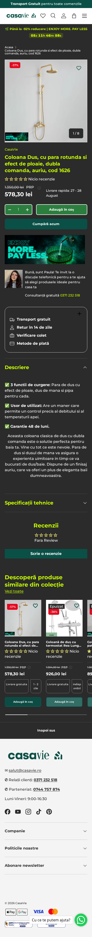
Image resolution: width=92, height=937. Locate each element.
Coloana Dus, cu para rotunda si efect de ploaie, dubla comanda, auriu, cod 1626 (42, 52)
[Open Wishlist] (43, 16)
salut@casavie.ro (25, 770)
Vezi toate (14, 591)
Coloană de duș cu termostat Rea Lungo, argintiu (64, 644)
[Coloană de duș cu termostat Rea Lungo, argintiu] (64, 618)
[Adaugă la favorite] (79, 68)
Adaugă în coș (61, 209)
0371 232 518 (70, 295)
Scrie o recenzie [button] (46, 553)
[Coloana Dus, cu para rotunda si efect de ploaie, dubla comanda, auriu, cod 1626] (23, 618)
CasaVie (11, 149)
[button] (74, 16)
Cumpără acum (46, 224)
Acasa (9, 47)
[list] (46, 101)
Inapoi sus (46, 730)
